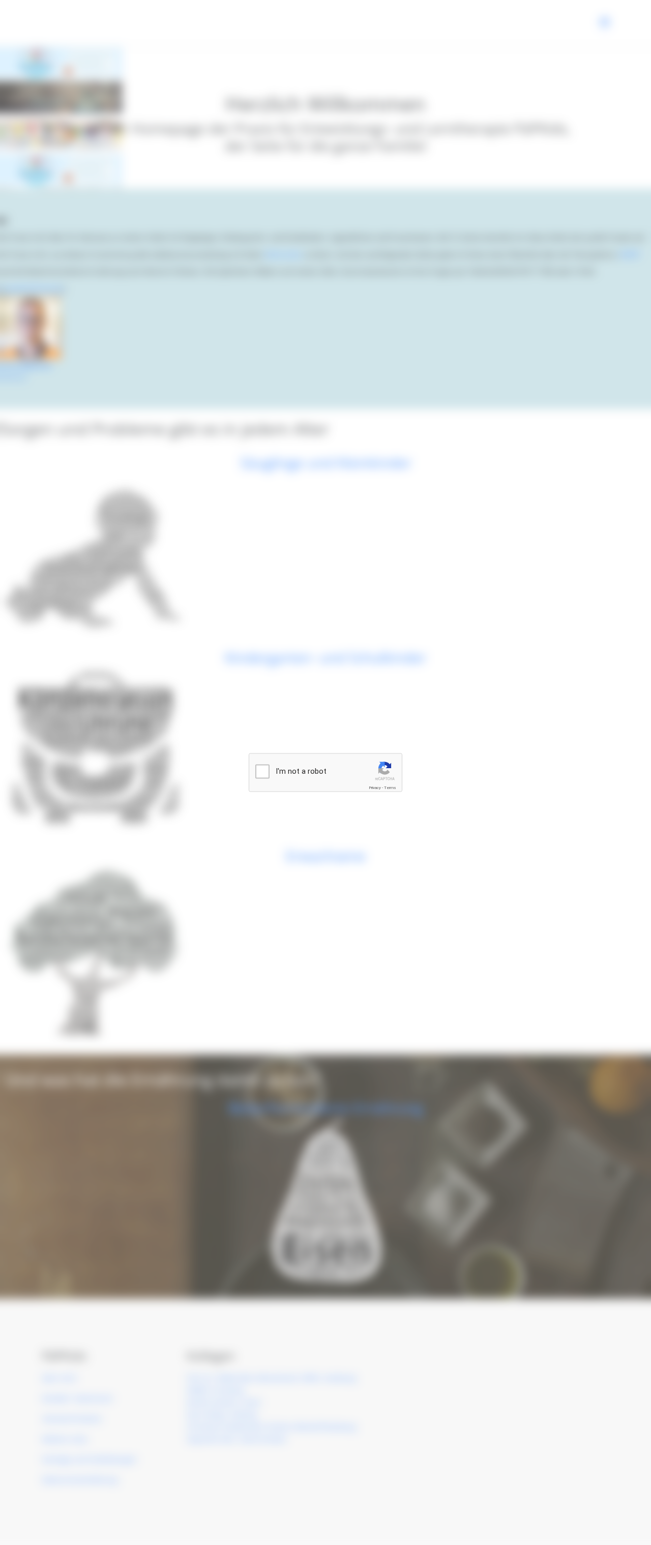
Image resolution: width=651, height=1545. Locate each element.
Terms (390, 787)
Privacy (375, 787)
